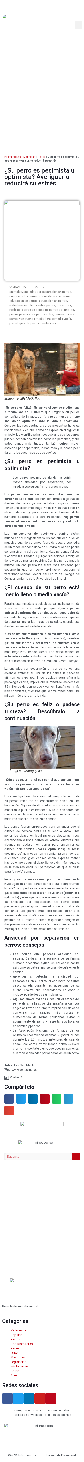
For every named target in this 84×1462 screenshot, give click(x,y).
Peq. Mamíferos (22, 1344)
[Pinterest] (50, 1398)
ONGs (15, 1353)
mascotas (64, 305)
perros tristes (64, 314)
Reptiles (16, 1335)
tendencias (48, 323)
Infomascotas (12, 156)
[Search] (76, 1156)
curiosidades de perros (55, 296)
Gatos (15, 1371)
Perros (41, 156)
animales (15, 291)
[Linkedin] (29, 1398)
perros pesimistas (22, 314)
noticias (15, 309)
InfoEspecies (20, 1366)
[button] (78, 25)
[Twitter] (18, 1398)
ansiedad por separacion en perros (47, 291)
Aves (14, 1375)
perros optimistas (61, 309)
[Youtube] (39, 1398)
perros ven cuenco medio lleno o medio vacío (40, 318)
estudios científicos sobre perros (32, 305)
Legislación (18, 1362)
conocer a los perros (23, 296)
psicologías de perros (24, 323)
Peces (15, 1348)
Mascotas (29, 156)
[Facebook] (7, 1398)
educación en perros (53, 300)
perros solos (44, 314)
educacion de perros (23, 300)
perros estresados (35, 309)
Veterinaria (18, 1330)
